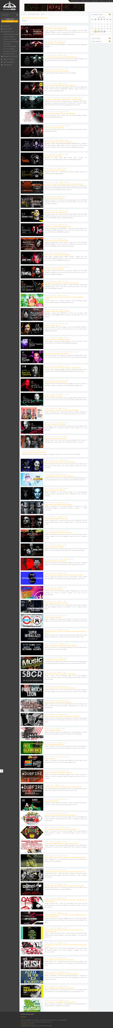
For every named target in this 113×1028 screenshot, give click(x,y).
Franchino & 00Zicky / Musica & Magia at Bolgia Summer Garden (64, 298)
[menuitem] (23, 14)
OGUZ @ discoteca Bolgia (53, 156)
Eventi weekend (101, 41)
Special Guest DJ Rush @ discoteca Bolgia (59, 959)
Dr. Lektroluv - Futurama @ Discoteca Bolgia (60, 1002)
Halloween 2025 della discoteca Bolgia (58, 142)
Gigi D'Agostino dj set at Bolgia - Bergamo (59, 476)
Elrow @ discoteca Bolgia (54, 589)
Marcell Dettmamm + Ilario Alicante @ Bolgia (61, 645)
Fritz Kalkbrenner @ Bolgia (54, 744)
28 (104, 31)
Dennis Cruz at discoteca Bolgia (56, 212)
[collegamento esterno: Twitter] (109, 1)
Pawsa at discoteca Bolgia (54, 269)
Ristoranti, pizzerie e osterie (10, 51)
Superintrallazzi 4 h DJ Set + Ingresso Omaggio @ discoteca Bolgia (65, 632)
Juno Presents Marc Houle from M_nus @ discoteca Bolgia (65, 857)
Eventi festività (7, 65)
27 (101, 31)
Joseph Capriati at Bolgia (53, 396)
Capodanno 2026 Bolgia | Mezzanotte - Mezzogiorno (63, 99)
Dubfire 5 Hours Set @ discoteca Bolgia (58, 773)
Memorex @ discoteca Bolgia (55, 198)
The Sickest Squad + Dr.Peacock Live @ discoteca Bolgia (64, 184)
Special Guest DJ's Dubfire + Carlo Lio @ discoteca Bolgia (64, 886)
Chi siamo (23, 1017)
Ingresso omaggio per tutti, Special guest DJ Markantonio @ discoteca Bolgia (65, 915)
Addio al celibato (8, 59)
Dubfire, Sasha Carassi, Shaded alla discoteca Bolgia (63, 787)
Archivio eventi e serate (33, 14)
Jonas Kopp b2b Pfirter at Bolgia (56, 518)
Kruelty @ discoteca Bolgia (54, 127)
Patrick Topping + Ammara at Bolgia (57, 339)
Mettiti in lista (75, 1)
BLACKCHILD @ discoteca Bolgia (55, 170)
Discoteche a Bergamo (8, 36)
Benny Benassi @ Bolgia (53, 730)
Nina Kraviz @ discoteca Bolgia (55, 561)
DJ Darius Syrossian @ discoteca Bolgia (58, 532)
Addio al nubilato (8, 62)
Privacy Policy (24, 1024)
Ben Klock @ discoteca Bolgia (55, 490)
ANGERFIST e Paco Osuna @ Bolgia (56, 29)
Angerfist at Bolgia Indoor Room (56, 240)
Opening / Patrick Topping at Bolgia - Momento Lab (63, 368)
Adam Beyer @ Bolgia (52, 801)
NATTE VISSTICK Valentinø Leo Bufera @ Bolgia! (61, 57)
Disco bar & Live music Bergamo (11, 41)
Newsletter (94, 1)
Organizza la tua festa (10, 56)
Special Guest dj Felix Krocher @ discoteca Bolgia (62, 716)
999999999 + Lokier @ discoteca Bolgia (58, 226)
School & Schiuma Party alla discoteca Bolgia (61, 843)
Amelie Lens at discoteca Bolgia (56, 438)
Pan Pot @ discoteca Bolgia (54, 547)
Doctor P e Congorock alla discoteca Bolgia (60, 815)
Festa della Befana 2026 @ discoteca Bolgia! (60, 85)
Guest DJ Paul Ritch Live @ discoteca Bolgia (60, 688)
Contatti (102, 1)
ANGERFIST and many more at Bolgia (57, 311)
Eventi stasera (101, 38)
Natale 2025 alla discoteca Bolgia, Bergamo (60, 113)
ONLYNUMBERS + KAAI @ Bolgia (55, 43)
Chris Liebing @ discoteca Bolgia (56, 382)
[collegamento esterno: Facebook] (106, 1)
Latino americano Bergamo (9, 46)
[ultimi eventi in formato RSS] (111, 1)
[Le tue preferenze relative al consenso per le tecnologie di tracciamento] (1, 771)
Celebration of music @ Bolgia (55, 660)
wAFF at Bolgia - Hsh (52, 325)
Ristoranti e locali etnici (8, 53)
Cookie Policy (31, 1024)
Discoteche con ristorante (9, 39)
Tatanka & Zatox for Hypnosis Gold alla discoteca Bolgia (65, 871)
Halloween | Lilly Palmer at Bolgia (57, 353)
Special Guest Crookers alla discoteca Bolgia (61, 829)
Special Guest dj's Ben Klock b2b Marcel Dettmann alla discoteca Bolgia (64, 930)
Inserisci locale (85, 1)
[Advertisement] (101, 69)
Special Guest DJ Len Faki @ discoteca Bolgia (60, 462)
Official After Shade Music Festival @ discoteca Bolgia (64, 575)
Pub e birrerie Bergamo (9, 49)
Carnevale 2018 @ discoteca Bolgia (34, 452)
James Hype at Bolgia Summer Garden (57, 255)
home (24, 14)
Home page (6, 26)
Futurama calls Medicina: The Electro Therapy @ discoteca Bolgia (65, 945)
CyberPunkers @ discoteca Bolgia (56, 603)
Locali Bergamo (7, 44)
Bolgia (42, 14)
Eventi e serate (7, 29)
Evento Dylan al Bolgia (53, 617)
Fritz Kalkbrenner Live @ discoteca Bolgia (59, 988)
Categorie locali (8, 32)
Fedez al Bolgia (50, 758)
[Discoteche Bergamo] (9, 6)
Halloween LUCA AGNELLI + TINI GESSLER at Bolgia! (61, 283)
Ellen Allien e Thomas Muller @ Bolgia (58, 702)
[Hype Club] (54, 7)
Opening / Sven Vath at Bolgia (55, 424)
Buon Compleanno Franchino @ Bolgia (58, 504)
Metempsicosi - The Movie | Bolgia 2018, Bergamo (62, 410)
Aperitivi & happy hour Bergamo (11, 34)
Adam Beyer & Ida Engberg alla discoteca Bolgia (61, 974)
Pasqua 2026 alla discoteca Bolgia (57, 71)
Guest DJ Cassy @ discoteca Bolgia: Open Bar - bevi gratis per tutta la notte (66, 900)
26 (98, 31)
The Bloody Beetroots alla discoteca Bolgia (60, 674)
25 (95, 31)
